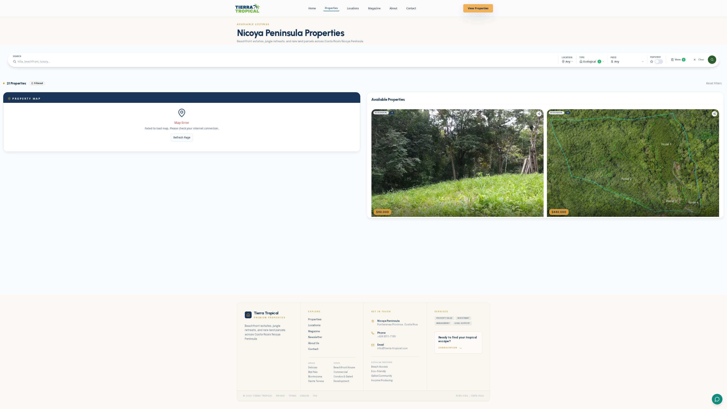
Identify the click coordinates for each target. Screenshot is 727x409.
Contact (411, 8)
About (393, 8)
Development (341, 381)
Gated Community (381, 376)
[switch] (659, 61)
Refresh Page (181, 137)
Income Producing (382, 380)
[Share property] (539, 113)
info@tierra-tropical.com (392, 348)
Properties (331, 8)
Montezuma (315, 377)
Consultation (450, 348)
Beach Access (379, 367)
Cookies (304, 396)
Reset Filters (714, 83)
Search (17, 56)
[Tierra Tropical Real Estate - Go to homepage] (247, 8)
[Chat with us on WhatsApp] (717, 399)
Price (614, 57)
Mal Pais (312, 372)
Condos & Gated (343, 377)
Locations (353, 8)
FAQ (315, 396)
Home (312, 8)
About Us (313, 343)
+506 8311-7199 (386, 336)
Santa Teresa (316, 381)
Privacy (280, 396)
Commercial (341, 372)
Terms (292, 396)
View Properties (478, 8)
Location (567, 57)
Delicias (312, 368)
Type (582, 57)
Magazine (374, 8)
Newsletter (315, 337)
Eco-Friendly (378, 371)
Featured (655, 57)
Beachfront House (344, 368)
